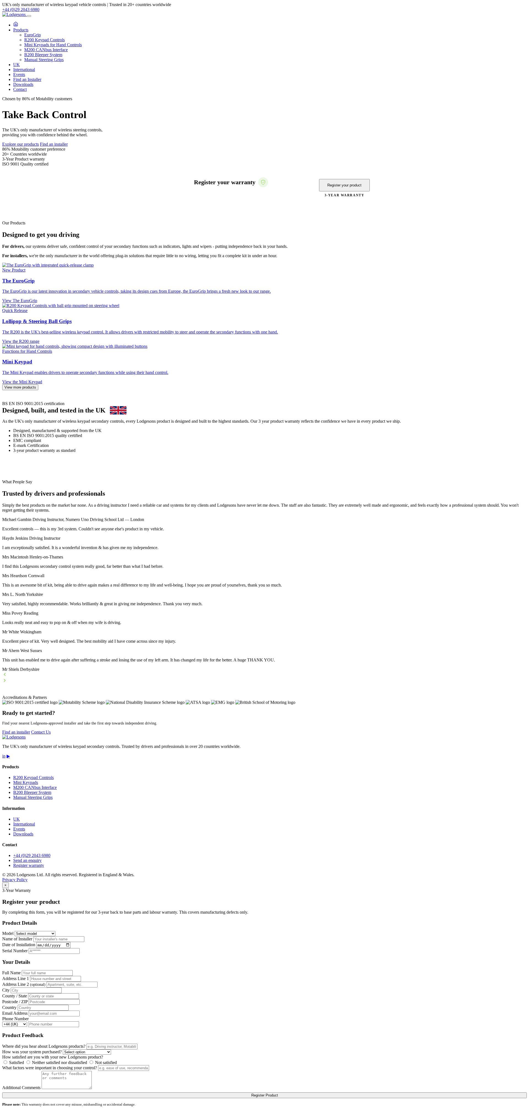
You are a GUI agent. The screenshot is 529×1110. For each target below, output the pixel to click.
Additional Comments (21, 1087)
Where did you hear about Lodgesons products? (43, 1046)
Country (9, 1007)
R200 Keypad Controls (44, 39)
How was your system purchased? (32, 1051)
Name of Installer (17, 939)
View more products (20, 387)
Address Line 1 (15, 978)
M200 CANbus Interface (46, 49)
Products (20, 30)
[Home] (15, 25)
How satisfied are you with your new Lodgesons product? (52, 1057)
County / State (14, 996)
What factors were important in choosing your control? (49, 1067)
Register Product (264, 1095)
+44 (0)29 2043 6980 (20, 9)
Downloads (23, 84)
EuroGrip (32, 34)
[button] (264, 675)
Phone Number (15, 1018)
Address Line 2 (23, 984)
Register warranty (28, 865)
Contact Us (41, 732)
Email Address (15, 1013)
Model (8, 933)
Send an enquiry (27, 860)
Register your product (344, 185)
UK (16, 64)
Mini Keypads (25, 782)
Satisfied (16, 1062)
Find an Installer (27, 79)
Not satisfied (105, 1062)
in (4, 756)
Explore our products (20, 144)
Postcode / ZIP (15, 1001)
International (24, 69)
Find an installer (54, 144)
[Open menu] (29, 16)
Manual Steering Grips (44, 59)
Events (19, 74)
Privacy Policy (15, 879)
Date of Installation (18, 945)
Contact (20, 89)
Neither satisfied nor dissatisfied (59, 1062)
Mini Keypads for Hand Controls (53, 44)
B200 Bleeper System (43, 54)
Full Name (11, 972)
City (6, 990)
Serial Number (15, 950)
